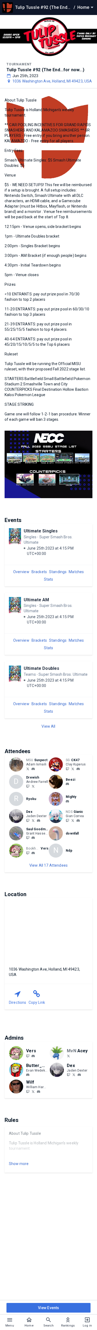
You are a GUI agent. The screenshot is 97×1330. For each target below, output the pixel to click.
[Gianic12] (72, 820)
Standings (58, 572)
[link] (33, 769)
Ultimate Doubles (41, 668)
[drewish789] (27, 786)
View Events (48, 1308)
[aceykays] (68, 1056)
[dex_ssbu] (27, 820)
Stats (48, 579)
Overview (21, 572)
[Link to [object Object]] (17, 764)
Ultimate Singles (41, 530)
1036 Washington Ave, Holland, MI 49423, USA (52, 81)
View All (48, 726)
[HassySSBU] (27, 838)
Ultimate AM (36, 599)
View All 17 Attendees (48, 865)
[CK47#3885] (78, 769)
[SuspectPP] (27, 769)
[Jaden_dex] (33, 820)
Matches (76, 572)
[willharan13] (33, 1091)
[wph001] (27, 1091)
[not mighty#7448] (67, 801)
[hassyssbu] (33, 838)
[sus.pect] (33, 769)
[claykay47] (67, 769)
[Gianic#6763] (78, 820)
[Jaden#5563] (38, 820)
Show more (19, 1164)
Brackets (39, 572)
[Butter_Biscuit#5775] (27, 1075)
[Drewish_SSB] (33, 786)
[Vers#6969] (33, 853)
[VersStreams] (27, 853)
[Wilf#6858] (38, 1092)
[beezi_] (67, 784)
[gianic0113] (67, 820)
